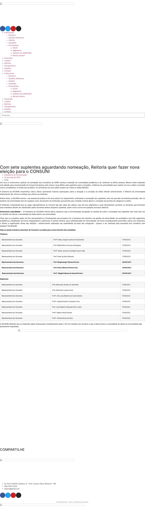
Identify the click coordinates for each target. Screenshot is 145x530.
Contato (7, 71)
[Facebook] (2, 28)
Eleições (7, 68)
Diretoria (11, 35)
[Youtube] (13, 28)
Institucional (9, 32)
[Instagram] (18, 28)
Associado (8, 58)
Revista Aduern (19, 55)
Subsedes (12, 43)
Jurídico (7, 61)
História (11, 40)
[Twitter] (8, 28)
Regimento (17, 50)
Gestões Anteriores (16, 38)
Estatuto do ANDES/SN (22, 53)
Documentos (13, 45)
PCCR (15, 48)
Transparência (9, 66)
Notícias (7, 63)
